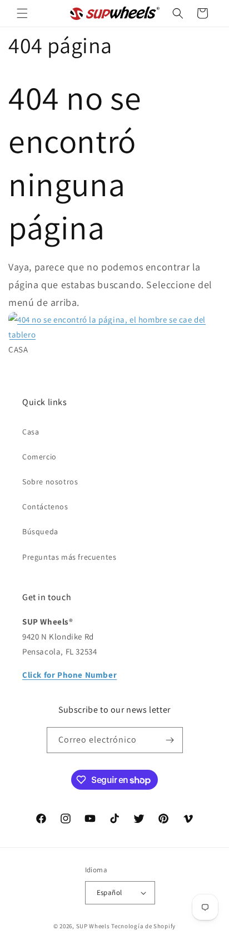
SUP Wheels (93, 926)
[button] (22, 13)
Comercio (39, 457)
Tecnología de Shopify (143, 926)
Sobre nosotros (50, 482)
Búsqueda (40, 531)
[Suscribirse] (170, 740)
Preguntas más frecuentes (69, 557)
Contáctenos (45, 506)
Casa (30, 432)
